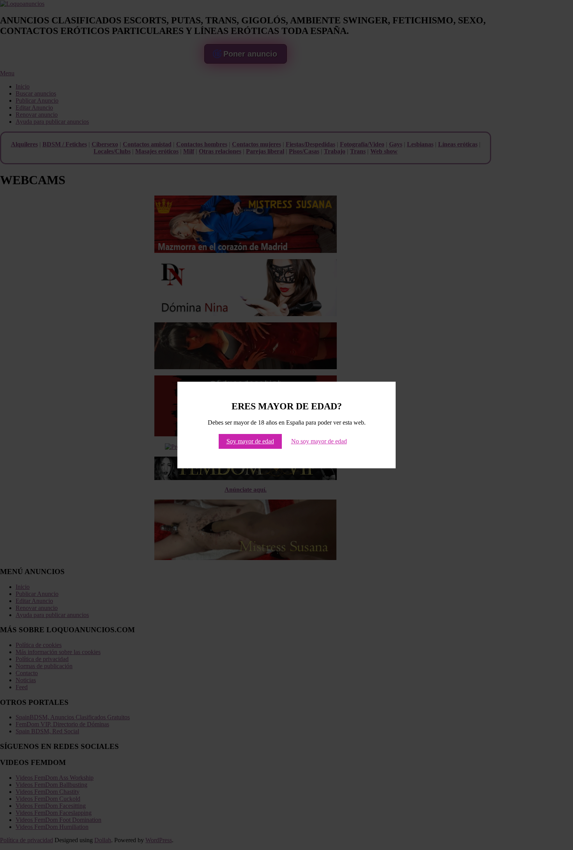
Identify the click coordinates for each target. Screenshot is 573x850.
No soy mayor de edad (319, 441)
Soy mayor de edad (250, 441)
